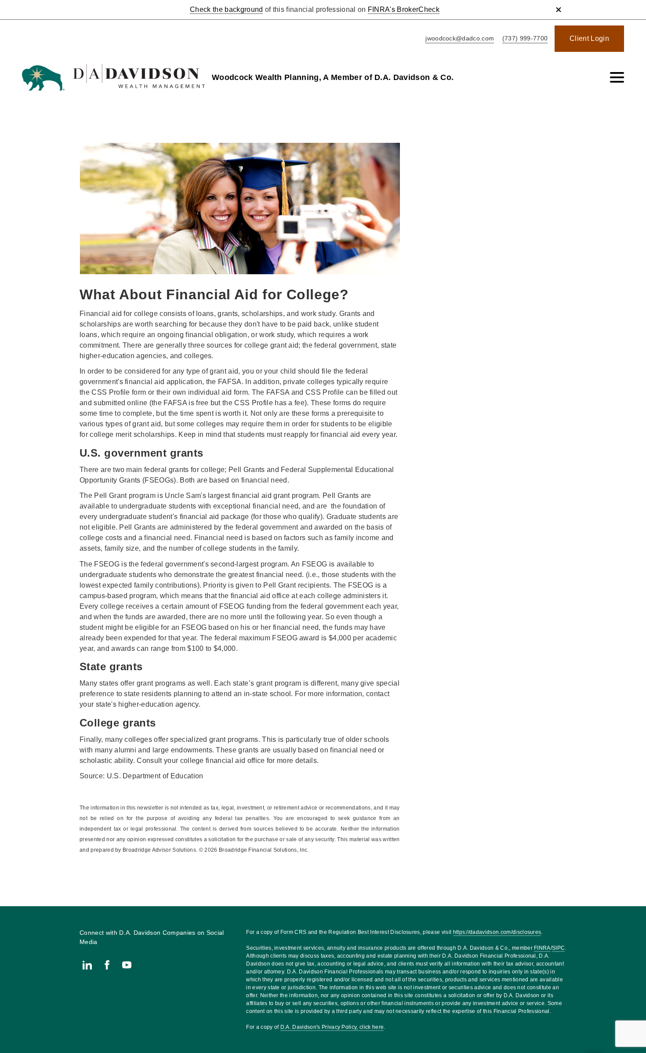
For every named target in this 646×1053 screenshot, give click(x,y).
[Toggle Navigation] (617, 77)
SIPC (558, 948)
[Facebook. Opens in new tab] (107, 965)
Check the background (226, 9)
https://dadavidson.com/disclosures (497, 932)
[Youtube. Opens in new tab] (126, 965)
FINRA (542, 948)
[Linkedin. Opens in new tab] (87, 965)
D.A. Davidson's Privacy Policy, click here (332, 1027)
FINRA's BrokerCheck (403, 9)
